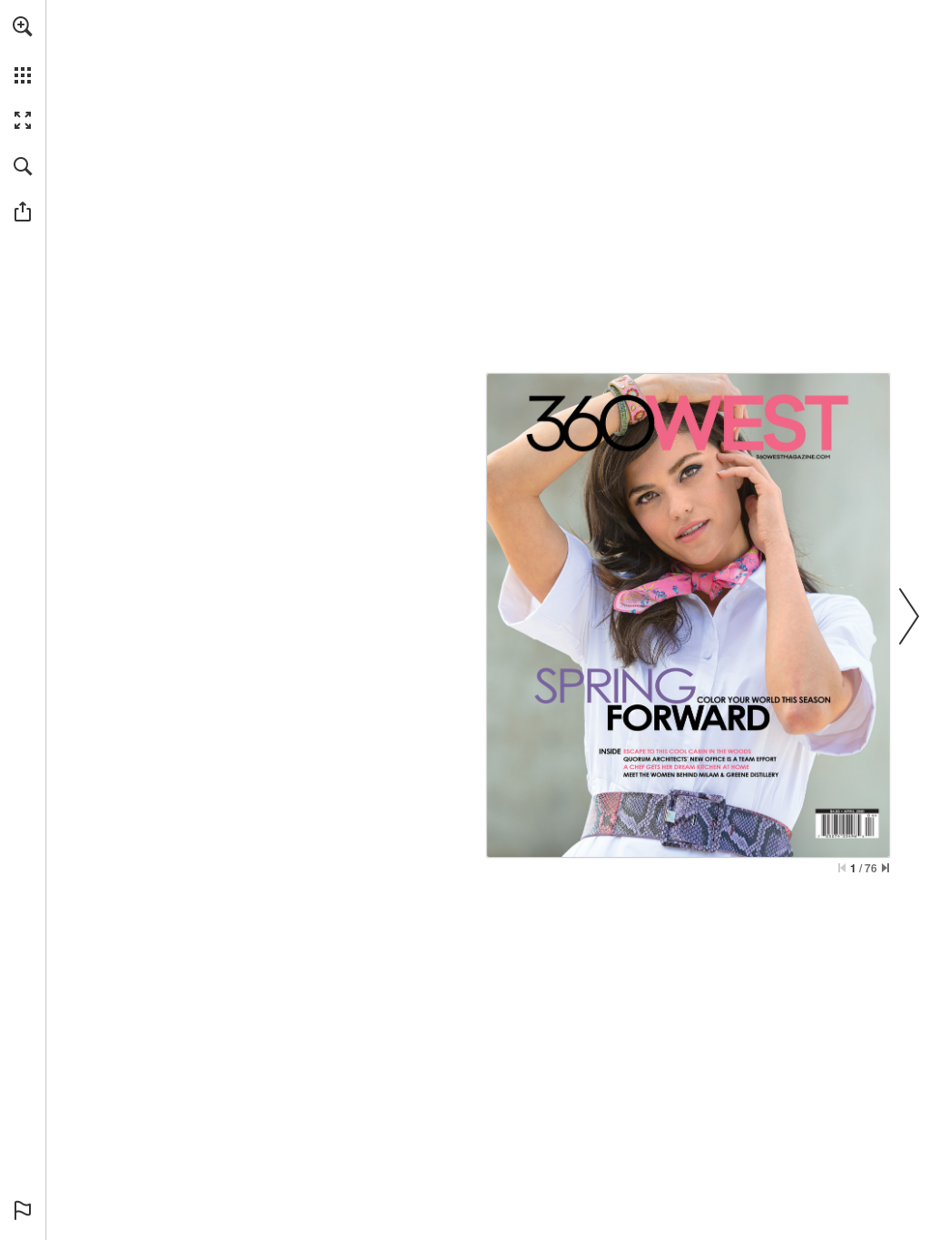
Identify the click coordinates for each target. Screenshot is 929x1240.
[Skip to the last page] (885, 867)
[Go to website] (793, 457)
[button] (22, 26)
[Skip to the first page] (842, 867)
